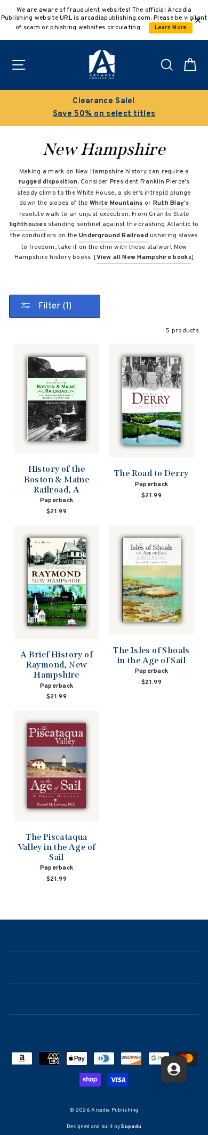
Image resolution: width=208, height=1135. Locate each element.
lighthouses (28, 224)
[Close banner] (198, 20)
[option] (104, 108)
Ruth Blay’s (171, 203)
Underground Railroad (113, 235)
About (104, 966)
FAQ (104, 1029)
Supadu (131, 1126)
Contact (104, 998)
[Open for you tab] (174, 1069)
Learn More (171, 27)
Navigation (104, 935)
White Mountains (116, 203)
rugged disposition (48, 182)
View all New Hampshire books (144, 257)
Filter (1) (53, 306)
